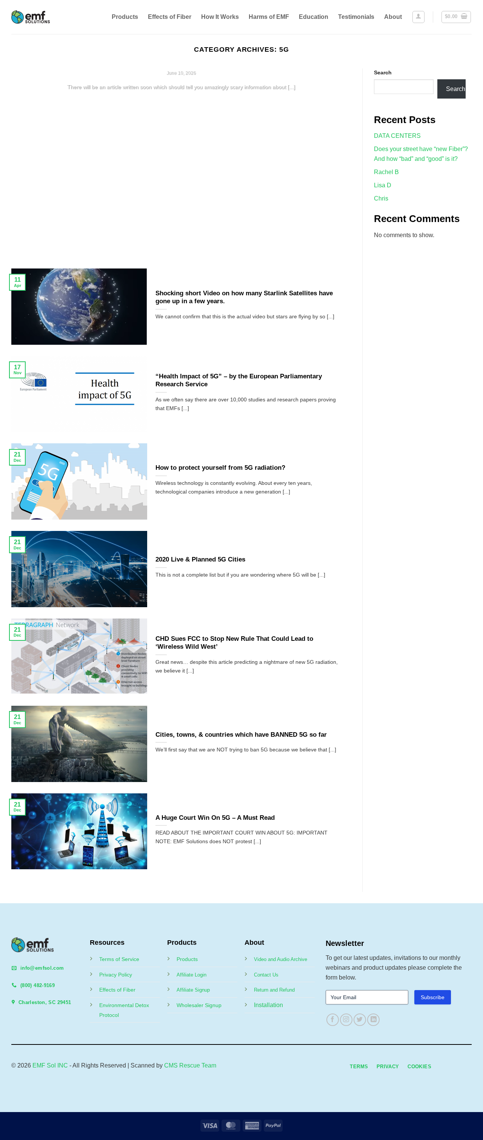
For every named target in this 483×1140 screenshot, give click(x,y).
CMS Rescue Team (190, 1065)
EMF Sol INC (50, 1065)
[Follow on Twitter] (360, 1020)
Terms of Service (119, 959)
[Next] (334, 163)
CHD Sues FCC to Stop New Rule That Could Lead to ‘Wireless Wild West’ (234, 643)
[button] (418, 17)
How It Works (220, 17)
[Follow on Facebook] (332, 1020)
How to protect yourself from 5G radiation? (220, 467)
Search (383, 72)
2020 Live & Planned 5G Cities (200, 559)
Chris (381, 198)
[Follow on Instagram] (346, 1020)
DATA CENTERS (397, 136)
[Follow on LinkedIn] (373, 1020)
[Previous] (27, 163)
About (393, 17)
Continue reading (181, 101)
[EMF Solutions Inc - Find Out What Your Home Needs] (36, 17)
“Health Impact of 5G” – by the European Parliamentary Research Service (238, 380)
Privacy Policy (115, 975)
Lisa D (382, 185)
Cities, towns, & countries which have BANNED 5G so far (241, 734)
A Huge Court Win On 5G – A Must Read (215, 817)
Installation (268, 1005)
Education (313, 17)
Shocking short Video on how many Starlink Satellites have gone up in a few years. (244, 297)
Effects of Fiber (169, 17)
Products (125, 17)
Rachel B (386, 172)
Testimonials (356, 17)
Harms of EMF (269, 17)
